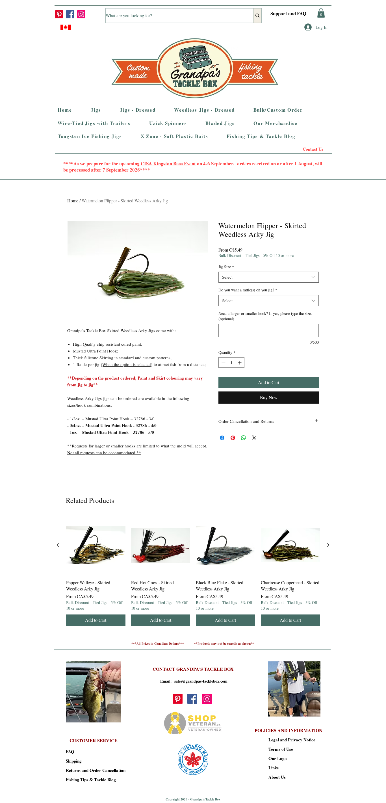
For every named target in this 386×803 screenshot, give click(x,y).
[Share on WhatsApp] (243, 437)
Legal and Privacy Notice (288, 740)
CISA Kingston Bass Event (168, 163)
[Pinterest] (59, 14)
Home (72, 201)
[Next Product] (328, 545)
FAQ (70, 751)
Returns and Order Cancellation (86, 770)
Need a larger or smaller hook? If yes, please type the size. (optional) (265, 316)
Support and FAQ (288, 13)
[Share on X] (254, 437)
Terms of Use (280, 749)
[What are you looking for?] (257, 15)
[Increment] (240, 362)
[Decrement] (222, 362)
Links (273, 768)
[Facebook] (70, 14)
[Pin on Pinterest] (232, 437)
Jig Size (226, 266)
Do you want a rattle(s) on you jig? (247, 290)
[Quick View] (95, 545)
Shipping (74, 761)
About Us (277, 777)
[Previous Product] (58, 545)
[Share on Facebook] (222, 437)
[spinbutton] (231, 362)
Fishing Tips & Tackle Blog (86, 779)
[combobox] (268, 277)
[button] (321, 13)
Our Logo (277, 758)
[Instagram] (81, 14)
